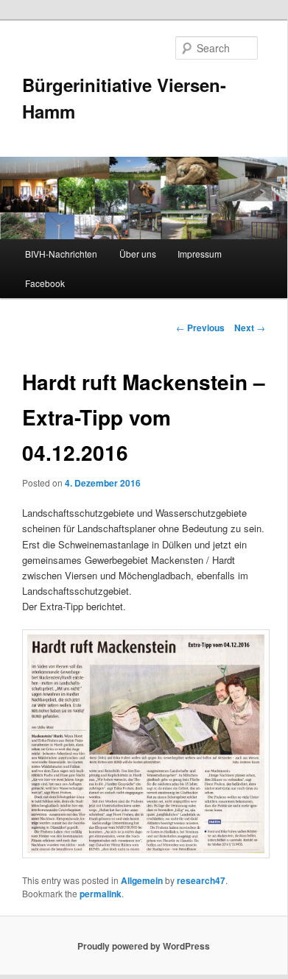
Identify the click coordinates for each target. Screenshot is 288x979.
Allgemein (142, 880)
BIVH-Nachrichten (61, 253)
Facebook (45, 283)
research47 (201, 880)
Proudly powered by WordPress (143, 946)
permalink (101, 893)
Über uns (137, 253)
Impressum (200, 253)
